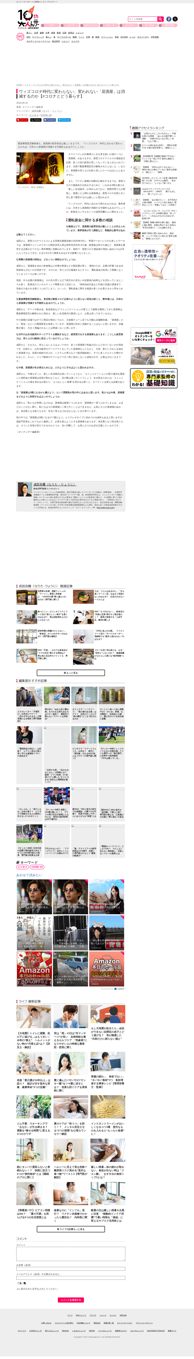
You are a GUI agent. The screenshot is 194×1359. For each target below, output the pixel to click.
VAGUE (92, 1331)
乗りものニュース (52, 1331)
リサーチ (110, 25)
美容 (117, 37)
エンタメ (149, 25)
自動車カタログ (121, 1331)
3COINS (124, 37)
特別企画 (169, 25)
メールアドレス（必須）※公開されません (38, 1274)
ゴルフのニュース (137, 1331)
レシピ (132, 37)
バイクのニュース (105, 1331)
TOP (51, 25)
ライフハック (38, 37)
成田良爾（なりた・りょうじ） (55, 484)
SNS (28, 37)
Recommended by (107, 989)
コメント (20, 1245)
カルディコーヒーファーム (38, 41)
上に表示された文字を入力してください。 (38, 1289)
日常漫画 (155, 37)
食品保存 (56, 41)
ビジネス (33, 115)
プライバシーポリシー (144, 1323)
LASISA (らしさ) (35, 1331)
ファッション (107, 37)
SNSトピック (90, 25)
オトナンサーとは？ (125, 1323)
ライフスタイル (64, 37)
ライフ (71, 25)
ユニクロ (75, 41)
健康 (42, 33)
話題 (64, 33)
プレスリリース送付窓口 (64, 1323)
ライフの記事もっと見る (72, 1229)
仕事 (47, 33)
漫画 (53, 33)
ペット (81, 37)
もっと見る (72, 673)
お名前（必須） (24, 1265)
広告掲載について (83, 1323)
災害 (88, 37)
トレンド (130, 25)
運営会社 (97, 1323)
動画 (59, 33)
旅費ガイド (172, 1331)
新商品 (71, 33)
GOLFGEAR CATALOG (156, 1331)
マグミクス (22, 1331)
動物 (75, 37)
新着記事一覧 (109, 1323)
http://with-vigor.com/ (105, 508)
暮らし (29, 33)
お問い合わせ (46, 1323)
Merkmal (65, 1331)
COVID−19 (46, 115)
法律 (36, 33)
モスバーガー (143, 37)
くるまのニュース (79, 1331)
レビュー (80, 33)
